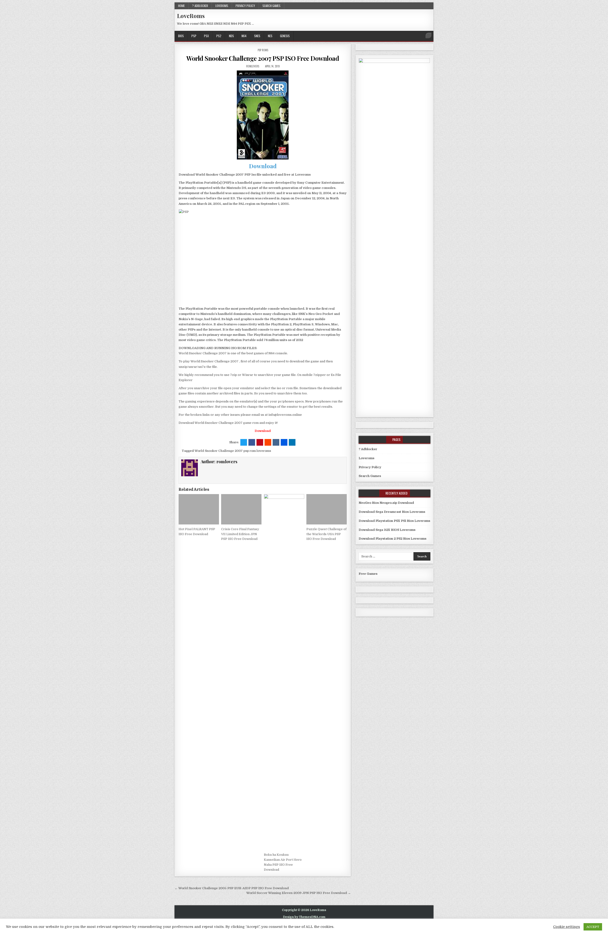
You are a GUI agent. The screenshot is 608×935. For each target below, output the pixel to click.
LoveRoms (191, 15)
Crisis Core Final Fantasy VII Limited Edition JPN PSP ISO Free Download (240, 534)
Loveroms (221, 5)
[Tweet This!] (243, 442)
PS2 (218, 35)
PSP (193, 35)
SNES (257, 35)
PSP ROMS (263, 50)
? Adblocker (200, 5)
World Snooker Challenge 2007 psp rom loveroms (233, 451)
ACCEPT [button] (592, 927)
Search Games (271, 5)
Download (263, 166)
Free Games (368, 573)
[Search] (428, 35)
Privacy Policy (245, 5)
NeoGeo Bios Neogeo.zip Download (386, 503)
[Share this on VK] (276, 442)
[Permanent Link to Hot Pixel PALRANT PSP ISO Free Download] (199, 509)
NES (270, 35)
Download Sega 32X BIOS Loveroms (387, 530)
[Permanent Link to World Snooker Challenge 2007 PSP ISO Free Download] (263, 114)
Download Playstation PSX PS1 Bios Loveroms (394, 521)
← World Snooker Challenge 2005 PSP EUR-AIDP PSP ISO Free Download (232, 888)
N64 (244, 35)
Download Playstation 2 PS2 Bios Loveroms (392, 538)
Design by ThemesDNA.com (304, 917)
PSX (206, 35)
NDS (231, 35)
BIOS (181, 35)
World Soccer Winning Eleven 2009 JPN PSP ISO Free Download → (298, 893)
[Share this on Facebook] (251, 442)
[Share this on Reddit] (268, 442)
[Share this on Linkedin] (292, 442)
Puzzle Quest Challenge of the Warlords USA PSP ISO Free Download (326, 534)
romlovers (252, 66)
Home (181, 5)
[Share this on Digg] (284, 442)
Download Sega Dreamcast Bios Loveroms (392, 512)
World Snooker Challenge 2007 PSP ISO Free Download (262, 58)
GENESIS (285, 35)
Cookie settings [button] (566, 927)
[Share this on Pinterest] (259, 442)
